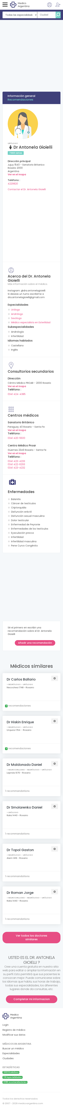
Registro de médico (14, 1030)
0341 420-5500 (16, 438)
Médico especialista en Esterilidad (30, 322)
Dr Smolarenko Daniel (24, 807)
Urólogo (15, 309)
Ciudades (8, 1058)
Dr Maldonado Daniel (24, 764)
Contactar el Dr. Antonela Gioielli (27, 189)
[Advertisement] (31, 53)
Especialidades (11, 1053)
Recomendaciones (20, 100)
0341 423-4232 (16, 467)
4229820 (13, 183)
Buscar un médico (13, 1048)
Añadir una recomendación (35, 642)
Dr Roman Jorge (20, 892)
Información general (21, 96)
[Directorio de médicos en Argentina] (23, 4)
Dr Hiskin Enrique (20, 722)
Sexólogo (16, 318)
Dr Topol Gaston (20, 850)
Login (6, 1025)
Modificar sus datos (14, 1034)
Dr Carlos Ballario (21, 679)
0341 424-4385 (17, 394)
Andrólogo (17, 314)
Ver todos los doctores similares (31, 937)
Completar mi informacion (31, 999)
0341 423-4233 (16, 461)
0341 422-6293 (16, 464)
